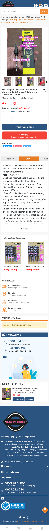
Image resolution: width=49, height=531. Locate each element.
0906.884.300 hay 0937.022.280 (19, 462)
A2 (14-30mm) (9, 111)
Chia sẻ (8, 146)
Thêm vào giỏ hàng (24, 127)
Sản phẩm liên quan (14, 238)
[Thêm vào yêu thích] (45, 90)
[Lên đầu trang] (45, 521)
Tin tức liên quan (11, 318)
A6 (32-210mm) (24, 111)
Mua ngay (23, 135)
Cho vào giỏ (18, 399)
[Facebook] (20, 517)
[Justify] (43, 11)
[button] (46, 82)
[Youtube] (24, 517)
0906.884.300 (17, 341)
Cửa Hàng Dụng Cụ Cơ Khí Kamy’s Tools (32, 521)
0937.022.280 (17, 348)
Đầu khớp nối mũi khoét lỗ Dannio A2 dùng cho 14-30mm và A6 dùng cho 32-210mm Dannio (25, 390)
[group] (24, 52)
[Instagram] (28, 517)
